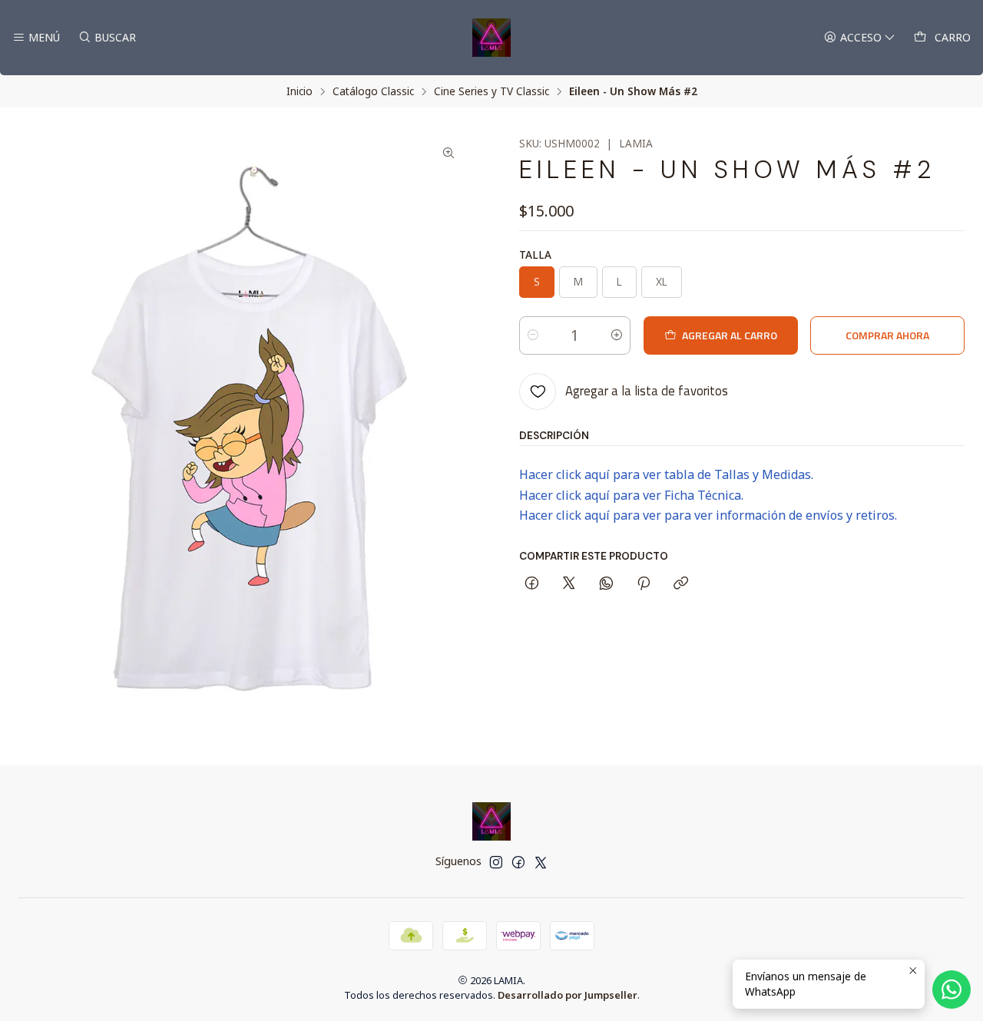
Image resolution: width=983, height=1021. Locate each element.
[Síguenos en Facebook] (518, 862)
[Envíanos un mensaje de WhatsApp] (951, 989)
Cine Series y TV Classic (491, 91)
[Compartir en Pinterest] (644, 584)
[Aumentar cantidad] (617, 335)
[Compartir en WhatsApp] (606, 584)
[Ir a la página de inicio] (491, 37)
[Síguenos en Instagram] (496, 862)
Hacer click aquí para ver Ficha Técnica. (631, 495)
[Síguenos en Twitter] (540, 862)
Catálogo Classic (373, 91)
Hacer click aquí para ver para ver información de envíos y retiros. (708, 515)
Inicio (299, 91)
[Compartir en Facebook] (531, 584)
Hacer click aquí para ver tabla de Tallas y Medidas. (666, 474)
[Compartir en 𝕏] (569, 584)
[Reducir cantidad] (533, 335)
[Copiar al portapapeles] (680, 584)
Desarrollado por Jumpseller (567, 995)
